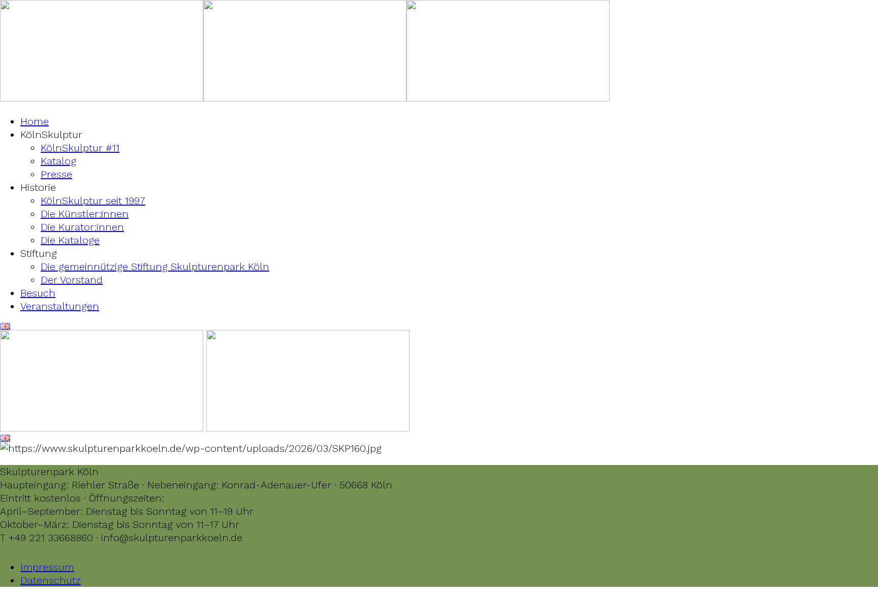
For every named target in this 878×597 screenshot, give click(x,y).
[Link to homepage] (101, 98)
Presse (56, 174)
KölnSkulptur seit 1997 (93, 200)
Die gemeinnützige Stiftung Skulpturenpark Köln (155, 266)
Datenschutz (50, 580)
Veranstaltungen (59, 306)
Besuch (37, 293)
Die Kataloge (70, 240)
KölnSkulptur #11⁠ (80, 148)
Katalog (58, 161)
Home (34, 121)
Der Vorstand (72, 280)
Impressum (47, 567)
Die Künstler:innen (85, 214)
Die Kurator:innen (82, 227)
